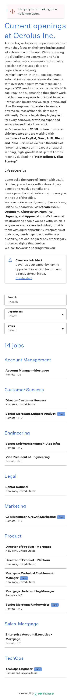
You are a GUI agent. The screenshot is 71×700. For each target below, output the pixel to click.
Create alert (24, 278)
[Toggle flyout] (62, 314)
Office (11, 326)
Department (15, 311)
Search (12, 297)
